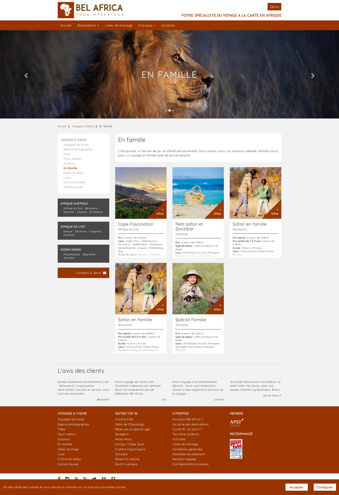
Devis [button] (274, 7)
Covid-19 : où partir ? (187, 429)
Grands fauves (73, 187)
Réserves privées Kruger (132, 429)
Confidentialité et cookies (190, 464)
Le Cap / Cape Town (129, 444)
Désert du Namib (127, 459)
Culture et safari (75, 182)
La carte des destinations (190, 424)
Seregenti (122, 434)
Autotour (69, 163)
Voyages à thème (83, 126)
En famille (70, 168)
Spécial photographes (78, 149)
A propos (146, 25)
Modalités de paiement (188, 454)
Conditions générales (187, 449)
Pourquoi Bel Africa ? (187, 419)
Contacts (168, 25)
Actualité (178, 439)
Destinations (87, 25)
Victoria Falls (124, 419)
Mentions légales (184, 459)
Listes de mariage (119, 25)
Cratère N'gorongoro (130, 449)
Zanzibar (121, 454)
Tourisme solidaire (185, 434)
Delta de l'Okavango (129, 424)
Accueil (66, 25)
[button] (25, 74)
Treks (67, 154)
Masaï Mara (123, 439)
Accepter (296, 487)
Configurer (325, 487)
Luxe (67, 177)
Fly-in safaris (72, 158)
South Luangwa (126, 464)
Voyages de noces (76, 144)
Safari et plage (74, 173)
